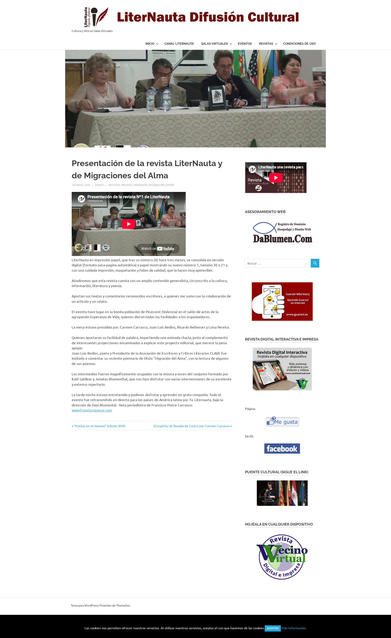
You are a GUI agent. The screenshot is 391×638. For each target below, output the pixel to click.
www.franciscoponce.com (92, 410)
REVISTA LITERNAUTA (134, 184)
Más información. (294, 628)
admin (99, 184)
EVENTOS (245, 44)
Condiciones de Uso (299, 44)
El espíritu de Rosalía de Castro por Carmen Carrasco (192, 426)
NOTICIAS (114, 184)
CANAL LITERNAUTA (179, 44)
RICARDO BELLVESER (161, 184)
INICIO (149, 44)
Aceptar (273, 628)
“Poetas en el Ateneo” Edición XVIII (99, 426)
